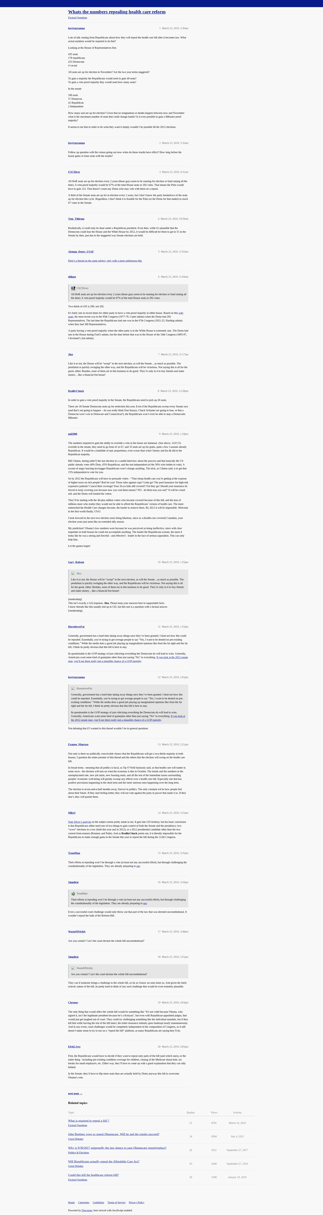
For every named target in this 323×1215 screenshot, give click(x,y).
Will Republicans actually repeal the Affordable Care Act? (103, 1161)
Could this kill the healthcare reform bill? (93, 1175)
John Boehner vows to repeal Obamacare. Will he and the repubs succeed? (113, 1134)
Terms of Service (116, 1202)
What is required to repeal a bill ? (88, 1120)
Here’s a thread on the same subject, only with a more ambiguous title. (105, 260)
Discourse (87, 1210)
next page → (75, 1093)
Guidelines (98, 1202)
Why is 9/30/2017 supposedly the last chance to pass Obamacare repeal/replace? (117, 1147)
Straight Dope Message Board (18, 3)
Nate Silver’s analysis (79, 821)
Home (71, 1202)
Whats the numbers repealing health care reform (117, 11)
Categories (83, 1202)
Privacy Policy (136, 1202)
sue (138, 866)
